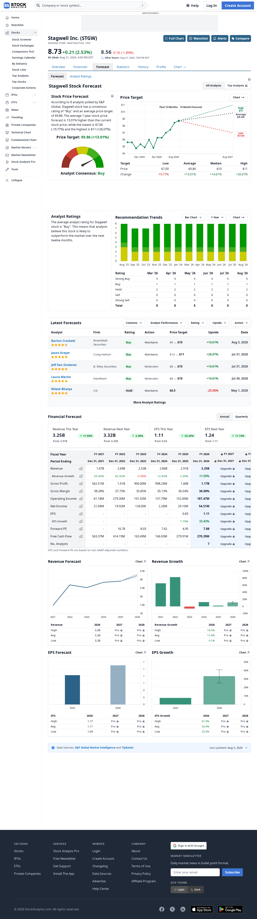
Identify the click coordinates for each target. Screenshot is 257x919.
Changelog (100, 866)
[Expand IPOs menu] (35, 95)
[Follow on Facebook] (162, 909)
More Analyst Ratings (149, 402)
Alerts (222, 38)
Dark (197, 889)
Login (96, 851)
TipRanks (128, 747)
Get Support (62, 866)
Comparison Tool (23, 51)
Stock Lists (19, 69)
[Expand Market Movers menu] (35, 148)
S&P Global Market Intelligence (95, 747)
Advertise (99, 881)
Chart (178, 67)
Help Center (100, 889)
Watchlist (201, 38)
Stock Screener (21, 39)
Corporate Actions (24, 87)
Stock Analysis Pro (66, 851)
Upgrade (226, 468)
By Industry (19, 63)
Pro (117, 630)
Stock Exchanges (23, 45)
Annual (224, 416)
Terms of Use (141, 866)
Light (181, 889)
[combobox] (90, 5)
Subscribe (232, 872)
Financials (80, 67)
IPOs (17, 858)
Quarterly (241, 416)
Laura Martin (61, 377)
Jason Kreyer (60, 353)
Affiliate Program (144, 881)
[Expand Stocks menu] (35, 33)
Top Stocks (19, 81)
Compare (242, 38)
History (143, 67)
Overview (58, 67)
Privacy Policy (141, 874)
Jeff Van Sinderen (64, 365)
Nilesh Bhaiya (61, 389)
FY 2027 (229, 454)
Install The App (63, 874)
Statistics (123, 67)
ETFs (17, 866)
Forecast (102, 67)
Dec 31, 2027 (225, 461)
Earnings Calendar (24, 57)
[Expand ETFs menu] (35, 102)
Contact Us (139, 858)
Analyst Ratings (81, 76)
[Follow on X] (172, 909)
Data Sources (101, 874)
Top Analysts (20, 75)
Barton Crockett (63, 341)
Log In (211, 5)
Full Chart (176, 38)
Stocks (19, 851)
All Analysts (213, 85)
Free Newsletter (64, 858)
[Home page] (15, 5)
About (136, 851)
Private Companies (27, 874)
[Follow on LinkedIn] (183, 909)
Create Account (238, 5)
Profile (161, 67)
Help (195, 5)
